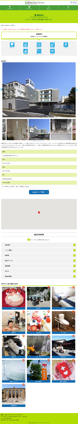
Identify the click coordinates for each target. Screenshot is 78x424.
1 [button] (34, 141)
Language (75, 2)
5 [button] (40, 141)
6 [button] (42, 141)
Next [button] (77, 90)
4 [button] (39, 141)
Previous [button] (1, 90)
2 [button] (36, 141)
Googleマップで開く (38, 192)
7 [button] (43, 141)
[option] (39, 89)
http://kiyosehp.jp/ (7, 178)
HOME (2, 25)
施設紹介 (7, 25)
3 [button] (37, 141)
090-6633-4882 (7, 418)
